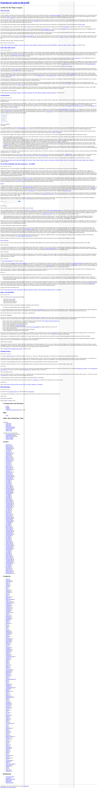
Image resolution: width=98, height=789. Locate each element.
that (53, 320)
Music (7, 694)
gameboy (8, 648)
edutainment (8, 632)
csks (7, 613)
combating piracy (40, 75)
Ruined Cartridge (59, 160)
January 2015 (9, 445)
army (7, 587)
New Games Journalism (7, 260)
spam (7, 743)
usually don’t (77, 58)
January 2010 (9, 474)
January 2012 (9, 468)
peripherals (8, 715)
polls (7, 721)
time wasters (79, 160)
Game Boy (8, 647)
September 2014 (9, 448)
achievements (9, 581)
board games (8, 596)
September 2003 (9, 562)
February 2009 (9, 486)
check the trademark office (50, 248)
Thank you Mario (9, 437)
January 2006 (9, 529)
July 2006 (8, 523)
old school (8, 707)
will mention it (32, 190)
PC (6, 713)
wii (6, 767)
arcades (7, 586)
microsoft (8, 688)
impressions (8, 670)
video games (73, 45)
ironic (7, 676)
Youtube (7, 407)
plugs (7, 717)
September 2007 (9, 506)
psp (6, 725)
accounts (83, 24)
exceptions (58, 132)
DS (6, 624)
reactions (69, 45)
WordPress (26, 786)
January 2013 (9, 458)
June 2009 (8, 481)
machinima (8, 684)
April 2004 (8, 554)
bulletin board (19, 325)
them (71, 110)
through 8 (64, 29)
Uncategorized (9, 760)
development (29, 92)
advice (6, 45)
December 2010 (9, 472)
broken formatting (9, 599)
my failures (20, 155)
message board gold (10, 687)
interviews (8, 675)
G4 (6, 645)
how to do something (34, 326)
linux (7, 681)
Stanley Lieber (9, 429)
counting (8, 611)
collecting (25, 289)
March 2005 (8, 541)
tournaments (8, 758)
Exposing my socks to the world (15, 2)
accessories (8, 580)
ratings (64, 45)
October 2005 (9, 532)
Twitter (59, 141)
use (58, 320)
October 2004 (9, 547)
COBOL (8, 604)
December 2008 (9, 488)
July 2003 (8, 565)
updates (84, 160)
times (12, 356)
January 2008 (9, 501)
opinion (59, 45)
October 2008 (9, 491)
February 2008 (9, 500)
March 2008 (8, 499)
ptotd (7, 727)
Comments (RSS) (12, 787)
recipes (7, 732)
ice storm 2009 (9, 669)
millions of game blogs (71, 74)
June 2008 (8, 495)
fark (26, 160)
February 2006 (9, 528)
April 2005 (8, 540)
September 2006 (9, 520)
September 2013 (9, 452)
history (7, 666)
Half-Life (46, 29)
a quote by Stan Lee (47, 213)
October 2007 (9, 505)
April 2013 (8, 455)
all (42, 320)
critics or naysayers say (29, 35)
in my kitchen (68, 105)
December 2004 (9, 544)
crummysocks (26, 45)
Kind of (2, 183)
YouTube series (31, 155)
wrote (14, 296)
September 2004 (9, 548)
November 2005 (9, 531)
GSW (7, 661)
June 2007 (8, 510)
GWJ (7, 663)
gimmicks (8, 659)
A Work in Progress (10, 428)
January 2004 (9, 557)
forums (7, 643)
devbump (8, 617)
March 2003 (8, 569)
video (87, 160)
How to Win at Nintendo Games (54, 210)
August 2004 (8, 549)
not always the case (91, 64)
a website (16, 107)
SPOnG (7, 744)
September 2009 (9, 479)
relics (7, 734)
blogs (11, 45)
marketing (44, 92)
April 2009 (8, 483)
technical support (52, 75)
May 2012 (8, 463)
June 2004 (8, 551)
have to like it (66, 26)
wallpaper (8, 766)
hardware (8, 664)
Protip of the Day (9, 436)
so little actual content (77, 263)
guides (7, 662)
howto (7, 668)
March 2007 (8, 513)
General (34, 160)
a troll (66, 37)
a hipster (61, 37)
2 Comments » (40, 384)
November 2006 (9, 518)
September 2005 (9, 534)
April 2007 (8, 512)
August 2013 (8, 454)
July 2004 (8, 550)
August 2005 (8, 535)
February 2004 (9, 556)
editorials (35, 45)
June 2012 (8, 462)
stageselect (8, 748)
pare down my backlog (55, 15)
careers (14, 160)
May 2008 (8, 497)
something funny (68, 154)
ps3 (62, 45)
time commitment (10, 17)
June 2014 (8, 451)
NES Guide (8, 424)
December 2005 (9, 530)
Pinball (7, 716)
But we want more (4, 240)
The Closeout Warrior (10, 434)
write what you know (28, 179)
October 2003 (9, 561)
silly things (26, 369)
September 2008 (9, 492)
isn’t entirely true (41, 309)
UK (6, 759)
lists (6, 682)
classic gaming (13, 92)
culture (31, 45)
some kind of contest (12, 391)
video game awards (10, 763)
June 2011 (8, 470)
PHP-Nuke (92, 105)
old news (42, 160)
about (6, 160)
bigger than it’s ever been (47, 194)
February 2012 (9, 467)
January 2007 (9, 516)
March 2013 (8, 456)
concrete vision (8, 110)
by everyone (18, 180)
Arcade (7, 585)
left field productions (10, 679)
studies (7, 752)
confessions (15, 45)
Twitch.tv (8, 408)
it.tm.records (8, 777)
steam (7, 749)
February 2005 (9, 542)
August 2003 (8, 563)
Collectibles (8, 605)
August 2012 (8, 461)
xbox (7, 768)
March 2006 (8, 526)
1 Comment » (59, 289)
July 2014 (8, 450)
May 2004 (8, 553)
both (80, 24)
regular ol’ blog (49, 111)
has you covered (67, 190)
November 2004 (9, 546)
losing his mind (91, 282)
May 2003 (8, 567)
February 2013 (9, 457)
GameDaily (8, 649)
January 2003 (9, 572)
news (7, 700)
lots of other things (64, 109)
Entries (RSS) (3, 787)
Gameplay (8, 651)
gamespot (8, 654)
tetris (7, 754)
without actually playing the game (25, 235)
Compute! (33, 210)
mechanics (8, 686)
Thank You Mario (9, 782)
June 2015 (8, 444)
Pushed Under (9, 430)
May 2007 (8, 511)
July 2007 (8, 509)
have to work (21, 84)
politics (7, 719)
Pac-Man (8, 712)
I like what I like (5, 10)
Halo (43, 30)
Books (7, 598)
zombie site (91, 160)
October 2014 (9, 447)
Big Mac (69, 83)
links (15, 384)
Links (7, 415)
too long (76, 110)
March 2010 (8, 473)
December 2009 (9, 475)
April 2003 (8, 568)
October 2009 (9, 478)
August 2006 (8, 522)
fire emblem (8, 639)
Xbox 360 (8, 769)
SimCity (7, 737)
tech (75, 160)
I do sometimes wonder (29, 228)
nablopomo (8, 695)
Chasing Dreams (5, 95)
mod (7, 692)
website (46, 320)
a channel (4, 375)
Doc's (7, 622)
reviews (7, 735)
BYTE (27, 210)
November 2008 (9, 489)
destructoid (18, 160)
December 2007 (9, 503)
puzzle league (9, 728)
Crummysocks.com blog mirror (12, 409)
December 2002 (9, 573)
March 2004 (8, 555)
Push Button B (9, 435)
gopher (7, 660)
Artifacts (7, 591)
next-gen (8, 701)
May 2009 (8, 482)
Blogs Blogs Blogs (5, 387)
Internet (49, 45)
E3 (6, 627)
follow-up (46, 45)
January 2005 (9, 543)
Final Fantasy (40, 45)
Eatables (7, 630)
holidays (7, 667)
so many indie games (16, 69)
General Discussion (10, 656)
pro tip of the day (51, 160)
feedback (8, 636)
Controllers (8, 610)
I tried (55, 320)
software (72, 160)
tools (7, 756)
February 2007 (9, 515)
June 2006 (8, 524)
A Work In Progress (10, 776)
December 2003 (9, 559)
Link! (2, 398)
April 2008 (8, 498)
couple (53, 132)
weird (28, 26)
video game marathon (43, 155)
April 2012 (8, 464)
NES (7, 699)
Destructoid (31, 391)
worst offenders (49, 265)
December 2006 (9, 517)
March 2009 (8, 485)
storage (7, 750)
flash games (8, 641)
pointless (8, 718)
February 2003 (9, 571)
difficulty (8, 619)
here (43, 168)
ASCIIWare (8, 592)
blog (9, 45)
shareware (70, 66)
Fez (32, 21)
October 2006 (9, 519)
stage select (8, 747)
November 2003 (9, 560)
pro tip (7, 722)
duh (33, 92)
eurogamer (8, 633)
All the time (92, 187)
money (7, 693)
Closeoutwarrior (9, 602)
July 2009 (8, 480)
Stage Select (8, 423)
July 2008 (8, 494)
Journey (37, 21)
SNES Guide (8, 425)
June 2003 (8, 566)
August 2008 (8, 493)
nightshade (8, 703)
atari (7, 593)
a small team (64, 64)
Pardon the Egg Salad (10, 427)
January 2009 (9, 487)
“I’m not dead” (35, 379)
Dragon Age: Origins (49, 30)
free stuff (8, 644)
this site (34, 317)
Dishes (7, 620)
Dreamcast (8, 623)
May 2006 (8, 525)
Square (7, 746)
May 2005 (8, 538)
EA (6, 629)
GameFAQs (8, 650)
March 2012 (8, 466)
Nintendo (8, 704)
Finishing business (5, 351)
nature (7, 698)
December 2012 (9, 460)
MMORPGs (54, 45)
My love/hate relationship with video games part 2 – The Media (18, 164)
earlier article (75, 264)
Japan (7, 678)
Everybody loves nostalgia (28, 187)
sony (7, 742)
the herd (17, 37)
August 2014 (8, 449)
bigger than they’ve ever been (17, 54)
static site (29, 197)
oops (7, 709)
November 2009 (9, 476)
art (6, 588)
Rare (7, 729)
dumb (36, 92)
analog (7, 583)
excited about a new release (81, 368)
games (7, 653)
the (44, 320)
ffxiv (7, 637)
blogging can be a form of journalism (19, 263)
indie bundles (12, 75)
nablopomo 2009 (9, 697)
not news (8, 705)
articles (6, 289)
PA (6, 711)
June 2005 (8, 537)
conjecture (21, 45)
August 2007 (8, 507)
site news (66, 160)
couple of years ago (21, 127)
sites (69, 160)
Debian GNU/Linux (79, 105)
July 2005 (8, 536)
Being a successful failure (7, 292)
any (68, 110)
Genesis (7, 657)
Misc (17, 348)
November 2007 (9, 504)
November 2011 (9, 469)
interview (8, 674)
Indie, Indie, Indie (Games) (8, 47)
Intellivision (8, 672)
